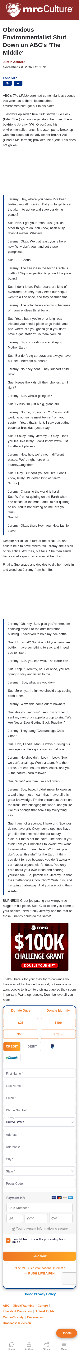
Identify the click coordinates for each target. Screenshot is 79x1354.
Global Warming (23, 1305)
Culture (43, 1305)
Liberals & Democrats (17, 1311)
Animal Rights (44, 1311)
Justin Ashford (14, 62)
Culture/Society (13, 1317)
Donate (67, 1333)
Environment (35, 1317)
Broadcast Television (17, 1323)
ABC (6, 1305)
